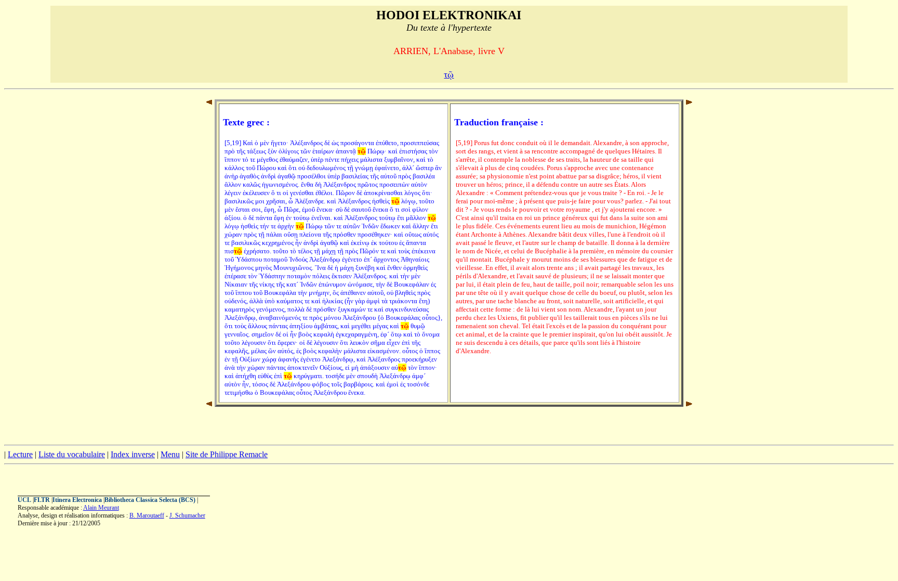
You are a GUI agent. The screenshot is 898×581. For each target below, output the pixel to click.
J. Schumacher (187, 515)
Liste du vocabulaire (71, 454)
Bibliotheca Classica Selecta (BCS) (149, 499)
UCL (24, 499)
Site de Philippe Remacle (227, 454)
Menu (170, 454)
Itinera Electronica (77, 499)
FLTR (42, 499)
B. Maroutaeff (146, 515)
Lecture (20, 454)
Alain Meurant (101, 507)
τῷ (449, 74)
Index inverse (133, 454)
